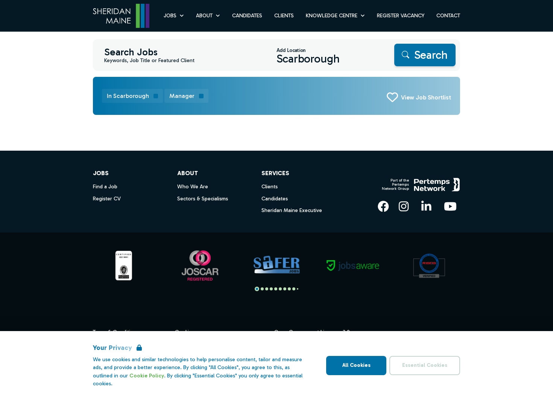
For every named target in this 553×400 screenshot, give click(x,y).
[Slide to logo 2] (266, 288)
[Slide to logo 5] (280, 288)
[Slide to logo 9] (297, 289)
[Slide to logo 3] (271, 288)
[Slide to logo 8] (293, 288)
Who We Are (192, 186)
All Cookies (356, 365)
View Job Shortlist (426, 97)
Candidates (247, 15)
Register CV (107, 198)
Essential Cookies (424, 365)
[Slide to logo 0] (257, 289)
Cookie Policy (146, 376)
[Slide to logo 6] (284, 288)
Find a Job (105, 186)
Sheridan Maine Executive (291, 210)
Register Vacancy (400, 15)
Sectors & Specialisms (202, 198)
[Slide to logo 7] (289, 288)
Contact (448, 15)
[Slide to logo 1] (262, 288)
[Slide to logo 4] (275, 288)
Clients (284, 15)
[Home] (121, 16)
